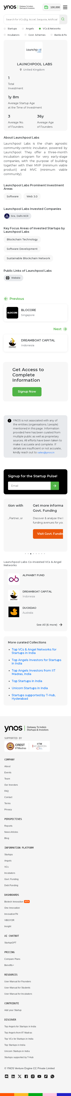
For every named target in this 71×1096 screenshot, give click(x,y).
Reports (8, 826)
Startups (12, 28)
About (7, 766)
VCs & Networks (51, 28)
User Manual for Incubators (18, 994)
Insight (7, 926)
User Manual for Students (17, 987)
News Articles (11, 832)
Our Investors (11, 785)
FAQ (6, 791)
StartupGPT (10, 942)
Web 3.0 (32, 196)
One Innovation (12, 908)
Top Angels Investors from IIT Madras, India (34, 672)
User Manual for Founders (17, 981)
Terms (7, 803)
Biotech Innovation (13, 901)
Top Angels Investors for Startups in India (36, 661)
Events (7, 772)
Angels (30, 28)
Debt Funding (11, 885)
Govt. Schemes (36, 35)
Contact (8, 797)
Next (57, 329)
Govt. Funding (11, 879)
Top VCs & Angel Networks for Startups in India (34, 651)
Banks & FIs (60, 35)
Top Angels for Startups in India (20, 1026)
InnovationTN (11, 914)
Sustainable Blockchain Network (28, 258)
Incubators (13, 35)
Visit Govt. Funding (26, 533)
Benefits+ (9, 965)
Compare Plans (12, 959)
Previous (16, 299)
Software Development (22, 249)
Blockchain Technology (22, 239)
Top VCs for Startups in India (18, 1039)
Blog (6, 838)
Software (13, 196)
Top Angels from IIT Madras (18, 1032)
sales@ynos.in (46, 452)
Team (7, 778)
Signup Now (27, 391)
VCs (6, 867)
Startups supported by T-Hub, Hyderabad (34, 696)
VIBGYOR (9, 920)
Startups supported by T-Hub (18, 1057)
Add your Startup (12, 1010)
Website (15, 277)
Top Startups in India (27, 681)
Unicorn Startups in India (30, 688)
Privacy (8, 809)
